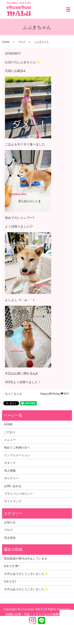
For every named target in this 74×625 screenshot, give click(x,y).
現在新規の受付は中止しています (25, 558)
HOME (5, 41)
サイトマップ (12, 501)
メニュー (10, 439)
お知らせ (10, 522)
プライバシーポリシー (18, 493)
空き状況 (10, 537)
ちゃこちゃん (13, 393)
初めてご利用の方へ (17, 447)
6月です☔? (12, 566)
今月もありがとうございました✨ (26, 573)
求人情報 (10, 470)
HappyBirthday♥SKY (54, 393)
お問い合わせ (12, 486)
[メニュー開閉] (68, 9)
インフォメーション (17, 455)
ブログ (21, 41)
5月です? (10, 581)
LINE (41, 620)
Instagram (32, 620)
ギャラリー (11, 478)
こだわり (10, 432)
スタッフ (10, 462)
